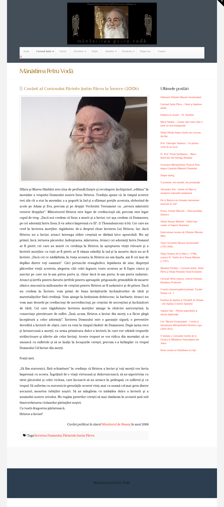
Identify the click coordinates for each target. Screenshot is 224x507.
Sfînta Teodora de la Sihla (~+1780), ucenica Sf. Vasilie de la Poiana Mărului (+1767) (180, 257)
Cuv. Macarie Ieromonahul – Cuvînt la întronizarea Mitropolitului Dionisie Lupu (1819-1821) (181, 325)
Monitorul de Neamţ (116, 424)
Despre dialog (167, 175)
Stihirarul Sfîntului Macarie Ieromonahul (180, 97)
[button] (220, 3)
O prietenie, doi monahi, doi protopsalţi (180, 182)
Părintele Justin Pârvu (78, 435)
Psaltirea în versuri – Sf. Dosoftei (177, 115)
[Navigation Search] (21, 57)
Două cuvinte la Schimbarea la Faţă (178, 350)
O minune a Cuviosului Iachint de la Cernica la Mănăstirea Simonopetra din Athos (179, 340)
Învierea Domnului (48, 435)
